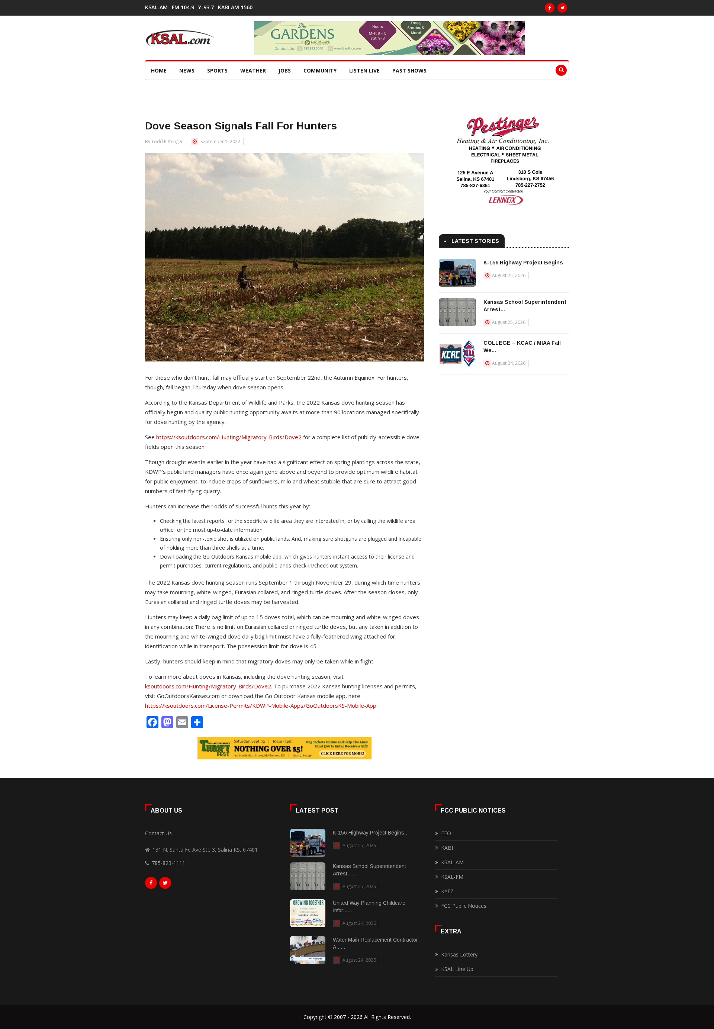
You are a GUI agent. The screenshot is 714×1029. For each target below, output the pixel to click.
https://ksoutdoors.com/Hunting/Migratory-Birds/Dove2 (229, 437)
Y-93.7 (206, 7)
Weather (253, 70)
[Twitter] (562, 8)
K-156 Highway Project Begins (523, 263)
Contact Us (158, 833)
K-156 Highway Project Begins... (371, 833)
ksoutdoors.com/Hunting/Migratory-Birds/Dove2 (208, 686)
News (186, 70)
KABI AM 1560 (235, 7)
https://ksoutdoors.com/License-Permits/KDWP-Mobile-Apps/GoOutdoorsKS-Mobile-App (260, 705)
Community (320, 70)
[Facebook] (549, 8)
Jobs (285, 70)
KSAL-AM (156, 7)
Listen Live (364, 70)
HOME (159, 70)
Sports (217, 70)
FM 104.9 (183, 7)
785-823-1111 (168, 862)
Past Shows (409, 70)
